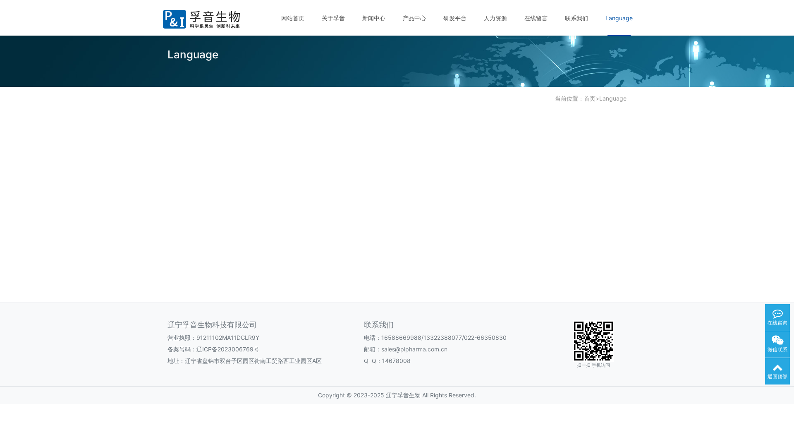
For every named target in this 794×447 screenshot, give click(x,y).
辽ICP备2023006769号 (227, 349)
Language (613, 98)
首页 (590, 98)
